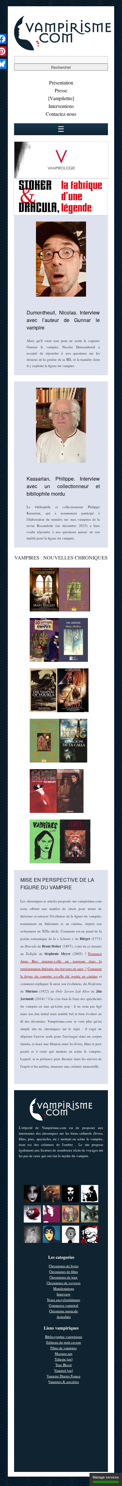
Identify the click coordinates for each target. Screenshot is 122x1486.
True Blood (63, 1364)
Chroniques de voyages (63, 1282)
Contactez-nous (61, 113)
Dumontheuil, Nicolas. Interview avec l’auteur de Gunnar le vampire (63, 320)
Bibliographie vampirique (63, 1336)
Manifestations (63, 1288)
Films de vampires (63, 1348)
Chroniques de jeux (63, 1277)
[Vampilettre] (61, 98)
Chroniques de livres (64, 1266)
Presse (61, 90)
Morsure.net (63, 1353)
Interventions (61, 106)
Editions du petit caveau (63, 1342)
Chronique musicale (63, 1311)
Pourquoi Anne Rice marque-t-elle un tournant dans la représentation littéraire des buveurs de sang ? (61, 961)
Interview (63, 1294)
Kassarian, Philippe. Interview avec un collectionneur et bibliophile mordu (63, 486)
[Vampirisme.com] (62, 49)
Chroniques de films (63, 1271)
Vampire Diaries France (63, 1376)
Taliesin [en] (64, 1359)
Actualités (64, 1316)
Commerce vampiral (63, 1305)
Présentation (61, 82)
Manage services (106, 1477)
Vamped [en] (63, 1370)
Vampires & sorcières (63, 1381)
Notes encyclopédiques (63, 1299)
